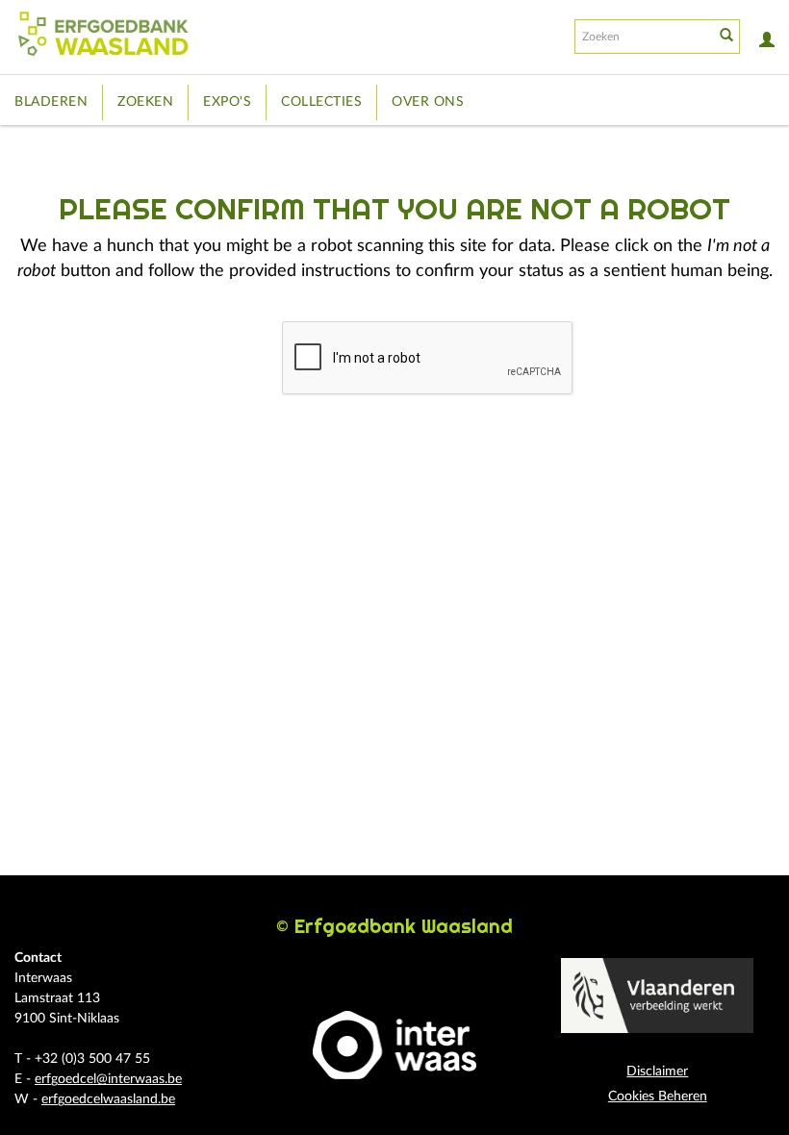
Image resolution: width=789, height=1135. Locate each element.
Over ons (428, 102)
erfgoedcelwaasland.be (108, 1099)
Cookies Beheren (657, 1096)
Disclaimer (657, 1071)
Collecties (321, 102)
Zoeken (145, 102)
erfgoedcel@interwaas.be (108, 1079)
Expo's (227, 102)
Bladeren (51, 102)
